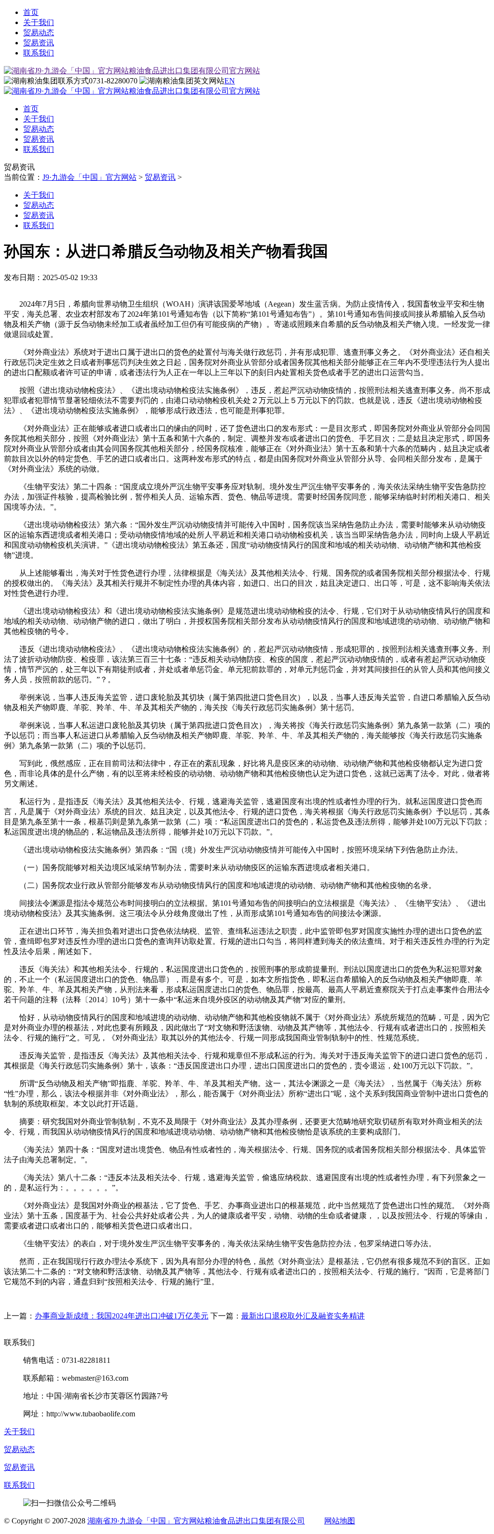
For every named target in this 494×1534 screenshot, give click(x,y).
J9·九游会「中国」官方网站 (89, 177)
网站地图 (339, 1521)
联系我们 (38, 53)
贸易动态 (38, 32)
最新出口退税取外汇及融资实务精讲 (303, 1316)
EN (229, 81)
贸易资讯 (38, 43)
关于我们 (38, 22)
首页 (31, 12)
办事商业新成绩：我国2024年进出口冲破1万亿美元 (121, 1316)
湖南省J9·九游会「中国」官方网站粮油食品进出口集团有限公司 (196, 1521)
